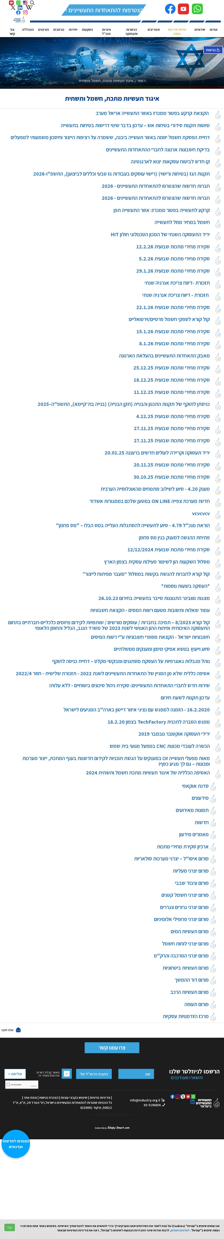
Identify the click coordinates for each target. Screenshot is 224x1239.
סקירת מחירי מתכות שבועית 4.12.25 (173, 416)
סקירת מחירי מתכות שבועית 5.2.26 (174, 259)
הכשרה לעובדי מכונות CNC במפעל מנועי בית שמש (160, 746)
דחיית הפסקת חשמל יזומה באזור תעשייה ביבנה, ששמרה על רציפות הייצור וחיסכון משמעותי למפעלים (110, 137)
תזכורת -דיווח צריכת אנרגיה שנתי (177, 283)
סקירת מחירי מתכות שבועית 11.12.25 (172, 392)
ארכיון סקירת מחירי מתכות (183, 846)
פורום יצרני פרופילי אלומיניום (182, 919)
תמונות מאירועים (193, 810)
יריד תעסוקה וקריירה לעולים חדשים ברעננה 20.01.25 (157, 453)
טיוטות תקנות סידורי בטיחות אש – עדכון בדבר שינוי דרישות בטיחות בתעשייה (135, 125)
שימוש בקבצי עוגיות (74, 1097)
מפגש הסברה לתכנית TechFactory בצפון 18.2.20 (159, 722)
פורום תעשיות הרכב (190, 991)
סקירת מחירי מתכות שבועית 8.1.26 (174, 343)
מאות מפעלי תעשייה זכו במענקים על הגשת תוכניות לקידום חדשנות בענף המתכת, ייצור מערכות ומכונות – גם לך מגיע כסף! (116, 761)
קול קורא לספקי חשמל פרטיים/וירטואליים (169, 319)
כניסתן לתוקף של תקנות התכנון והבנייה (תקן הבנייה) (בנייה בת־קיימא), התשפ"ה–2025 (124, 404)
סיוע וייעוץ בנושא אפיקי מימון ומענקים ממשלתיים (162, 649)
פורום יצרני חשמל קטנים (185, 894)
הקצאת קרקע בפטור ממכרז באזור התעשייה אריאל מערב (153, 113)
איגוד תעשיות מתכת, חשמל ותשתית (106, 80)
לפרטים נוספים (180, 1230)
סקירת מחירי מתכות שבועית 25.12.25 (171, 368)
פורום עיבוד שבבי (192, 882)
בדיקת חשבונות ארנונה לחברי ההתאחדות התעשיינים (158, 150)
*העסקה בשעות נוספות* (185, 586)
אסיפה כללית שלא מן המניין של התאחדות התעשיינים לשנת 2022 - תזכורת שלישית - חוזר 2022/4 (113, 673)
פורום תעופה (197, 1004)
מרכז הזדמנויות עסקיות (186, 1016)
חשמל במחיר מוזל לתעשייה (182, 222)
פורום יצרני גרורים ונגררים (185, 907)
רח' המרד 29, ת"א (32, 1102)
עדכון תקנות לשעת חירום (185, 698)
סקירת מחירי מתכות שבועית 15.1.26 (173, 331)
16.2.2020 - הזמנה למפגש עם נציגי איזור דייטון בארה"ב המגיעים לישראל (136, 710)
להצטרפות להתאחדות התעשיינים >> (104, 10)
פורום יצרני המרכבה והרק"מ (182, 955)
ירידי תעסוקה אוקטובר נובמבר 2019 (174, 734)
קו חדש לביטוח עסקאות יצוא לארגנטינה (170, 162)
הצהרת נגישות (48, 1097)
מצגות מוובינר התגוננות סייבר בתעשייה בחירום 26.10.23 (154, 598)
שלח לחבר (7, 1030)
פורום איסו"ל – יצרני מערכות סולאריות (172, 858)
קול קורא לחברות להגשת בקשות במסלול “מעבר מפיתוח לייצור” (146, 574)
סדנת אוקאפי (196, 785)
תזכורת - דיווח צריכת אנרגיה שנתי (176, 295)
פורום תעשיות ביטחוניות (186, 967)
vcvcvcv (201, 513)
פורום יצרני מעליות (191, 870)
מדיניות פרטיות (99, 1097)
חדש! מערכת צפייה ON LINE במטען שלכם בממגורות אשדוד (149, 501)
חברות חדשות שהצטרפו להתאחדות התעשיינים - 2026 (156, 186)
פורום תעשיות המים (190, 931)
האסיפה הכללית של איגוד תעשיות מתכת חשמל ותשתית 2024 (148, 773)
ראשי (141, 80)
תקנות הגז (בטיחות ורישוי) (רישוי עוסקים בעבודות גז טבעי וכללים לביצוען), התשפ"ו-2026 (121, 174)
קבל (9, 1227)
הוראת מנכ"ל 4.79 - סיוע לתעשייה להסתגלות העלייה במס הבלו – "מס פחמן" (133, 525)
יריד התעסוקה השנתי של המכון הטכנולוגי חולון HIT (160, 234)
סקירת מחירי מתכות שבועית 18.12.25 (172, 380)
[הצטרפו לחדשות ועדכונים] (18, 1216)
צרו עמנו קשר (112, 1047)
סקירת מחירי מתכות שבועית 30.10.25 (172, 477)
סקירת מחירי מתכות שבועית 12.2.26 (173, 247)
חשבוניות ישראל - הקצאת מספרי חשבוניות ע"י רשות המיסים (150, 637)
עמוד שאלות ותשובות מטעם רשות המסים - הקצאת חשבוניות (150, 610)
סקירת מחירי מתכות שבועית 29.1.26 (173, 271)
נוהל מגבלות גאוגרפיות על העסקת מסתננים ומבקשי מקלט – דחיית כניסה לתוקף (131, 661)
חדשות (202, 822)
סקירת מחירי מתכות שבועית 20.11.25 (172, 465)
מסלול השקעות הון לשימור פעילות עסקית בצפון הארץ (157, 562)
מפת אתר (30, 1097)
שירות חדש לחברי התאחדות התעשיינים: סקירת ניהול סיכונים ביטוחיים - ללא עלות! (129, 685)
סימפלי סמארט (112, 1127)
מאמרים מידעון (194, 834)
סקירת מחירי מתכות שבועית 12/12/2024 (169, 550)
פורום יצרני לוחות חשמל (186, 943)
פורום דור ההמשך (192, 979)
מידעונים (201, 797)
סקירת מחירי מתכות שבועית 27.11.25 (172, 428)
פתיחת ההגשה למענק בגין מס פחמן (174, 538)
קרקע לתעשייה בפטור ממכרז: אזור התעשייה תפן (162, 210)
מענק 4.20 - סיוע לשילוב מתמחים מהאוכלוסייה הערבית (155, 489)
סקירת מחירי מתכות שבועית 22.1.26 (173, 307)
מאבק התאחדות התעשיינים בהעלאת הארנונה (164, 356)
